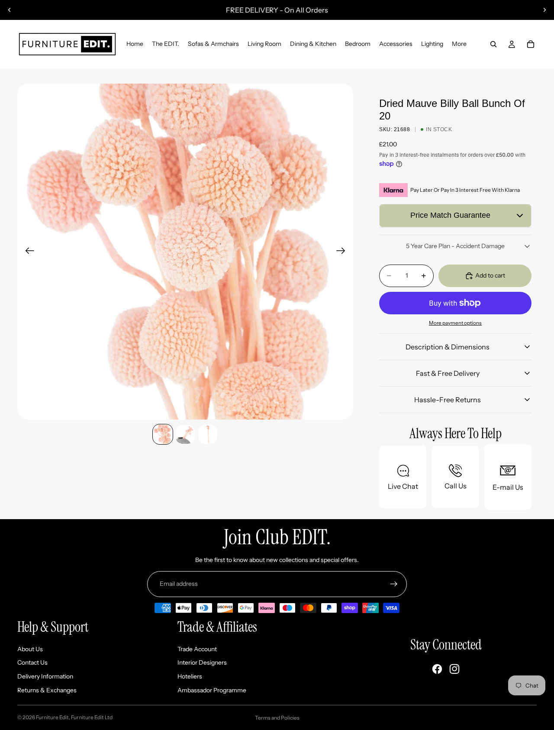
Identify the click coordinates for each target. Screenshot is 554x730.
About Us (30, 649)
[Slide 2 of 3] (185, 434)
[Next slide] (544, 9)
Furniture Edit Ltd (92, 717)
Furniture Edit (52, 717)
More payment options (455, 323)
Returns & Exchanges (47, 690)
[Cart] (530, 44)
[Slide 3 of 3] (207, 434)
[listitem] (459, 44)
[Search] (493, 44)
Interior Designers (202, 662)
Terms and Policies (277, 717)
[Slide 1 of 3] (162, 434)
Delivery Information (45, 676)
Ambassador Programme (211, 690)
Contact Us (32, 662)
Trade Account (197, 649)
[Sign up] (394, 584)
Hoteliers (189, 676)
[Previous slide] (9, 9)
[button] (455, 215)
